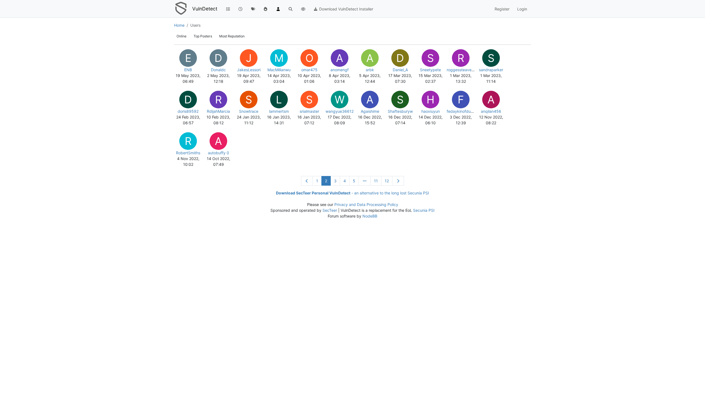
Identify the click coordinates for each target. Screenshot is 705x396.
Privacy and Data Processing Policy (366, 204)
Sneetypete (430, 69)
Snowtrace (248, 111)
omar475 (309, 69)
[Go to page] (365, 181)
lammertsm (279, 111)
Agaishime (370, 111)
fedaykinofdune (461, 111)
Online (181, 36)
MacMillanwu (279, 69)
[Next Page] (398, 181)
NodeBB (369, 216)
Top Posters (203, 36)
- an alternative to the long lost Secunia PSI (352, 193)
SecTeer (329, 210)
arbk (370, 69)
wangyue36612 (340, 111)
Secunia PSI (424, 210)
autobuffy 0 (218, 152)
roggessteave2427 (464, 69)
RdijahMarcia (218, 111)
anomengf (339, 69)
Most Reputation (232, 36)
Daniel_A (400, 69)
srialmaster (309, 111)
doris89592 (188, 111)
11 (376, 180)
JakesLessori (249, 69)
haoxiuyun (430, 111)
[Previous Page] (307, 181)
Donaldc (218, 69)
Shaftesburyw (400, 111)
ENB (188, 69)
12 (387, 180)
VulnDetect (204, 9)
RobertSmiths (188, 152)
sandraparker (491, 69)
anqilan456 (491, 111)
